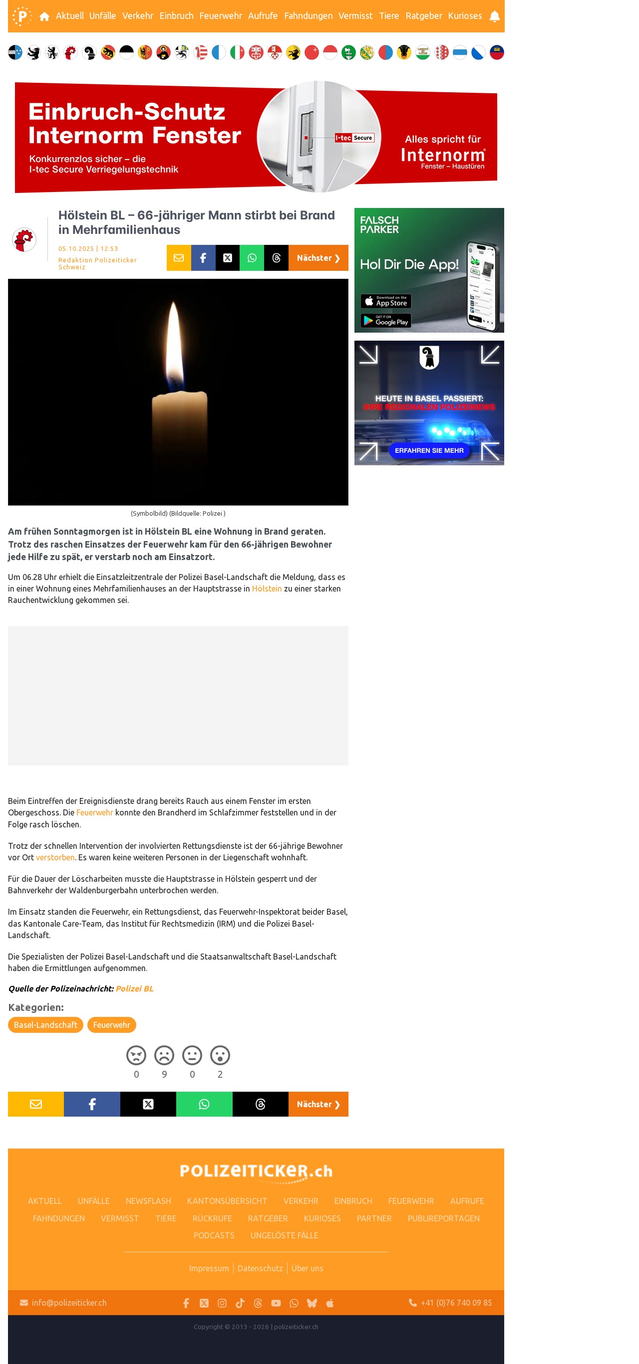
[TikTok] (240, 1303)
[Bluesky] (312, 1303)
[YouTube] (276, 1303)
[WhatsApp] (294, 1303)
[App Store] (330, 1303)
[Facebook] (186, 1303)
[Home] (22, 16)
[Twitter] (204, 1303)
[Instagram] (222, 1303)
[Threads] (258, 1303)
